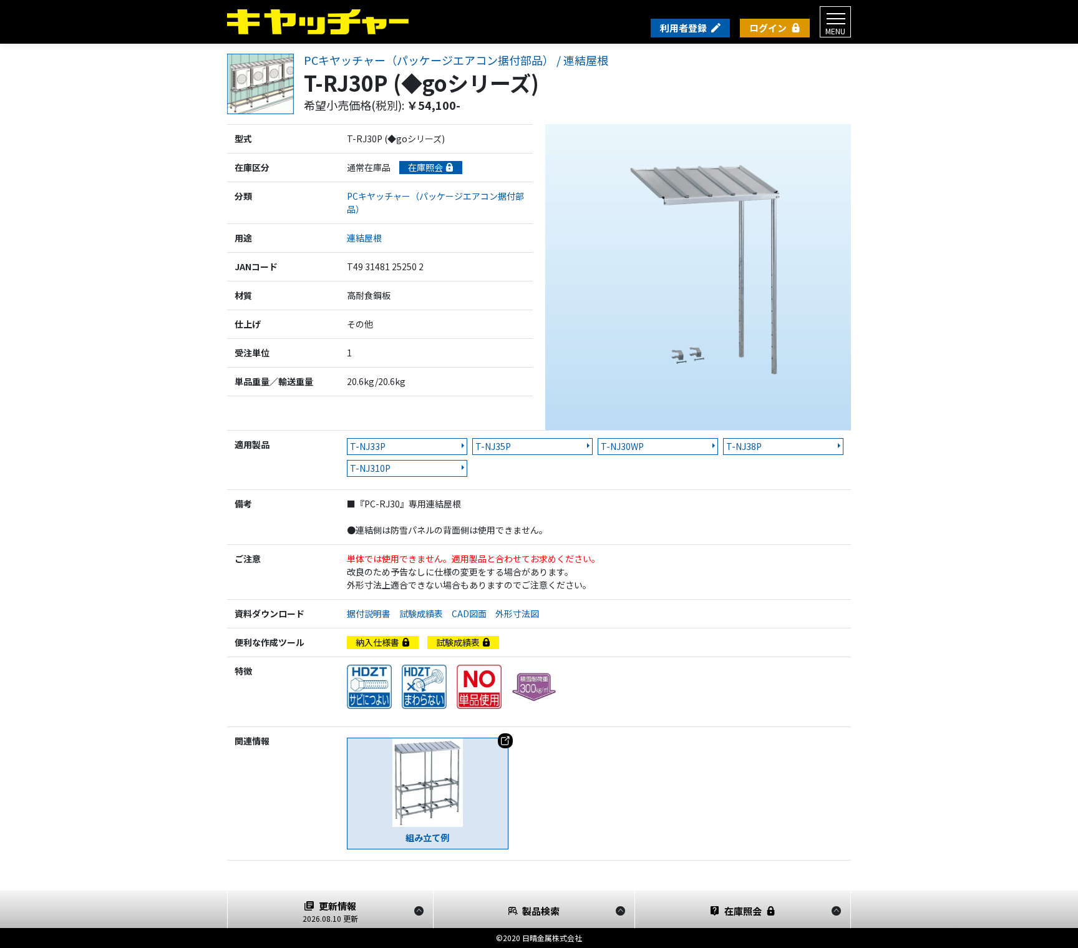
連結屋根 (364, 238)
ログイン (768, 27)
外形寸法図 (521, 613)
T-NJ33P (368, 446)
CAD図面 (473, 613)
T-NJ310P (370, 468)
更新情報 (330, 911)
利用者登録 (683, 27)
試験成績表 (425, 613)
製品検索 (541, 910)
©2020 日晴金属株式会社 (539, 937)
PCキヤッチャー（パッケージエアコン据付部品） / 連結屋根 (456, 60)
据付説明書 (373, 613)
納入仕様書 (378, 642)
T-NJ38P (744, 446)
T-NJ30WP (622, 446)
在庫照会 (426, 167)
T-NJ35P (493, 446)
